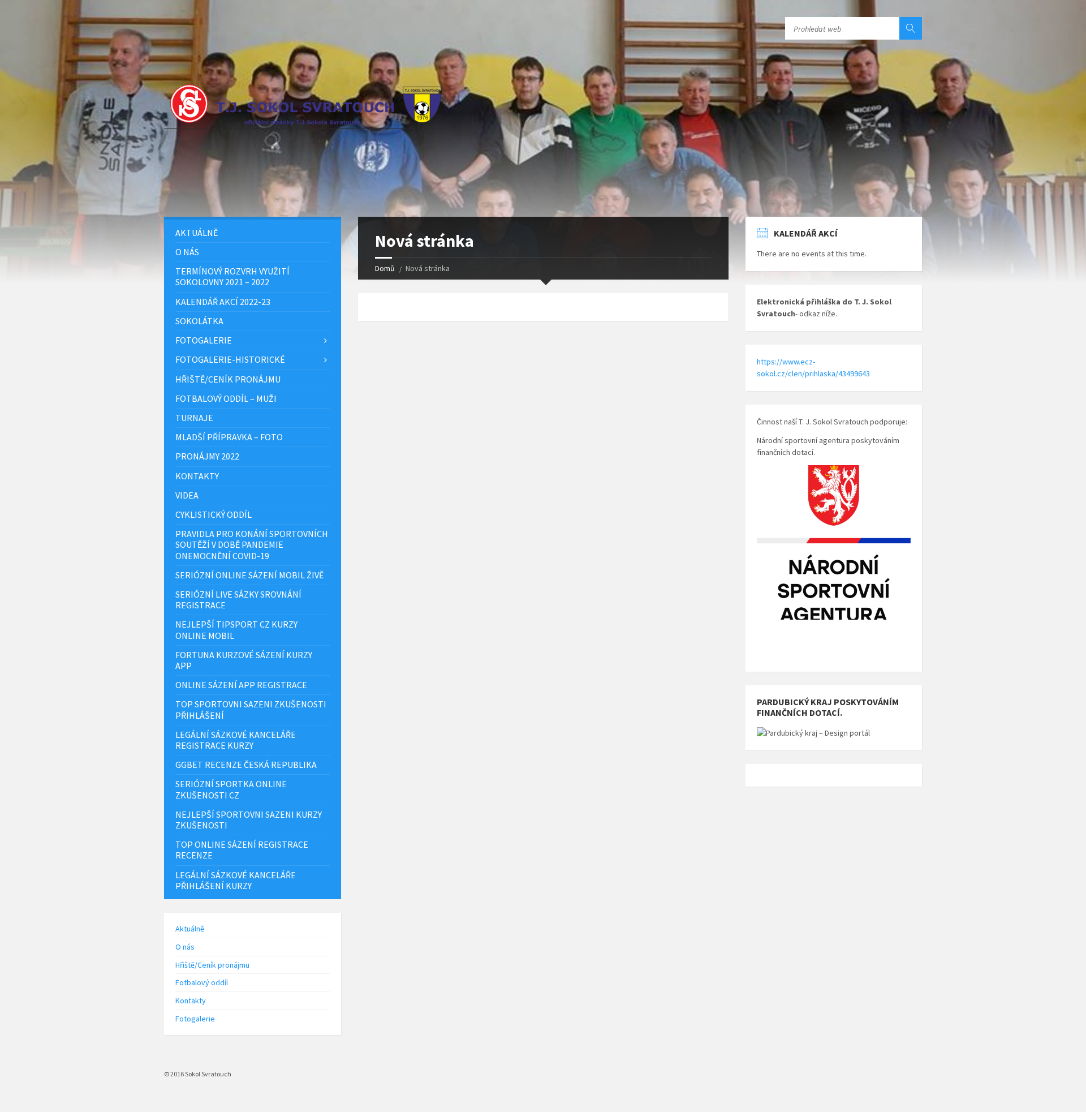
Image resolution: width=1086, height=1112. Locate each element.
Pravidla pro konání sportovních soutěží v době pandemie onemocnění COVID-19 (251, 544)
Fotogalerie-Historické (230, 359)
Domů (385, 268)
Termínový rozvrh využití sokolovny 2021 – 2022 (232, 276)
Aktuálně (196, 232)
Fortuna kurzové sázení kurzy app (243, 660)
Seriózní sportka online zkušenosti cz (231, 789)
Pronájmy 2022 (207, 456)
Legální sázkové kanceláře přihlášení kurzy (235, 880)
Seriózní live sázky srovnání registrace (238, 600)
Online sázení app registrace (241, 684)
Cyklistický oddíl (213, 514)
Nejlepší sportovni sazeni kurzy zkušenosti (248, 820)
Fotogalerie (203, 340)
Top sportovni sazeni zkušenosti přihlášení (250, 709)
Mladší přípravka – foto (229, 437)
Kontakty (197, 476)
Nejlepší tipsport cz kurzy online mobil (236, 630)
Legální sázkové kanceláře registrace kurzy (235, 740)
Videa (187, 495)
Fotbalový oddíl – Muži (226, 398)
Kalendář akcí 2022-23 (222, 301)
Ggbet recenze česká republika (246, 764)
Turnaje (194, 417)
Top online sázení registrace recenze (241, 850)
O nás (187, 251)
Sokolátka (199, 321)
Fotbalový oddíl (201, 982)
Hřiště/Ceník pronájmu (228, 379)
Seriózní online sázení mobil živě (249, 575)
